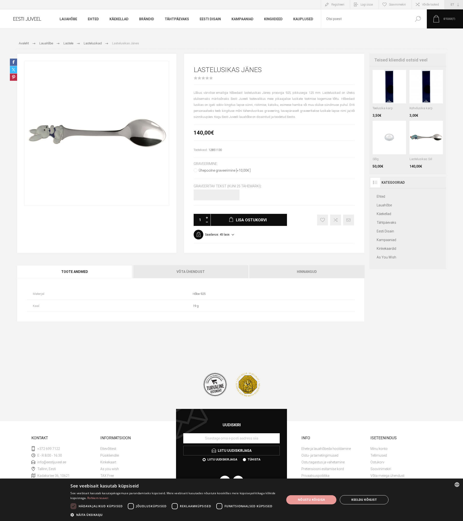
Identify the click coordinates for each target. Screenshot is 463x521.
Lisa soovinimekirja (322, 220)
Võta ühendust (191, 272)
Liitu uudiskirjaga (222, 459)
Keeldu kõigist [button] (364, 500)
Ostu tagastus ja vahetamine (323, 462)
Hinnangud (307, 272)
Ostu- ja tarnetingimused (319, 455)
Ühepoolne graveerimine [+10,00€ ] (225, 170)
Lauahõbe (384, 205)
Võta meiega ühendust (387, 476)
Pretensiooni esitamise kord (322, 469)
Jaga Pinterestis (13, 77)
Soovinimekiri (380, 469)
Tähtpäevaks (386, 222)
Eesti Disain (385, 231)
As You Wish (386, 257)
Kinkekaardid (386, 248)
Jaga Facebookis (13, 62)
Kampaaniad (386, 240)
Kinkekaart (108, 462)
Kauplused (303, 19)
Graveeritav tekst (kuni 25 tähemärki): (228, 186)
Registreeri (337, 4)
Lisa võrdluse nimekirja (335, 220)
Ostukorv (377, 462)
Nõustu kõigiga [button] (311, 500)
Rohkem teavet (97, 498)
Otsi (418, 18)
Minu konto (379, 449)
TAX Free (107, 476)
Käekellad (384, 214)
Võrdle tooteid (430, 4)
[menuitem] (132, 448)
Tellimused (378, 455)
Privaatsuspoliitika (315, 476)
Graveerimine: (206, 164)
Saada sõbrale (348, 220)
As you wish (109, 469)
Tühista (254, 459)
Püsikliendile (109, 455)
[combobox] (365, 18)
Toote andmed (74, 272)
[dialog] (231, 500)
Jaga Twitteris (13, 69)
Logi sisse (367, 4)
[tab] (75, 271)
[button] (174, 514)
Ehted (381, 196)
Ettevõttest (108, 449)
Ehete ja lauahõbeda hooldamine (326, 449)
